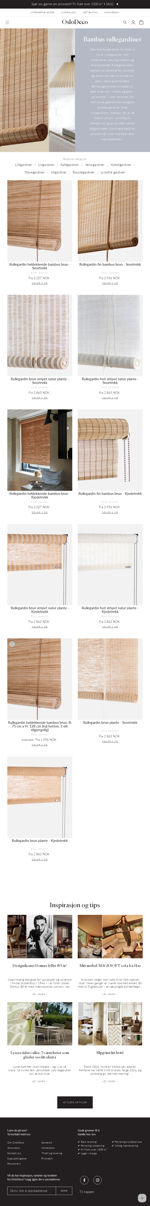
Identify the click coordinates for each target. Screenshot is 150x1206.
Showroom (13, 1147)
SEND (64, 1191)
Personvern (14, 1163)
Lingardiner (46, 165)
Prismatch (47, 1158)
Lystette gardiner (113, 172)
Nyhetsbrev (48, 1147)
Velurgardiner (95, 165)
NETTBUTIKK (90, 12)
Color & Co (40, 283)
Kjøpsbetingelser (17, 1158)
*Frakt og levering (51, 1153)
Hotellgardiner (121, 165)
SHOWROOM (111, 12)
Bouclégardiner (83, 172)
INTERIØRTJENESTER (42, 12)
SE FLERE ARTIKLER (75, 1102)
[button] (7, 22)
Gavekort (46, 1142)
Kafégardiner (70, 165)
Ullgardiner (59, 172)
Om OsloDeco (15, 1142)
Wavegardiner (35, 172)
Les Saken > (39, 994)
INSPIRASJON (68, 12)
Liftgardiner (23, 165)
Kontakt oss (14, 1153)
